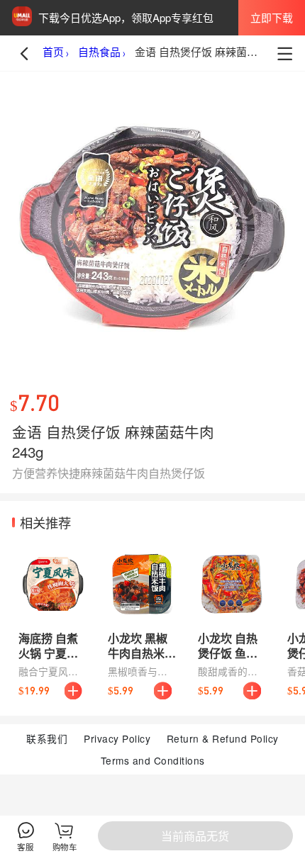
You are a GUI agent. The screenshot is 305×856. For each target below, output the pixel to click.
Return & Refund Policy (223, 738)
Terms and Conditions (153, 760)
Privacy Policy (117, 738)
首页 (53, 52)
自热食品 (99, 52)
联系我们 (46, 738)
